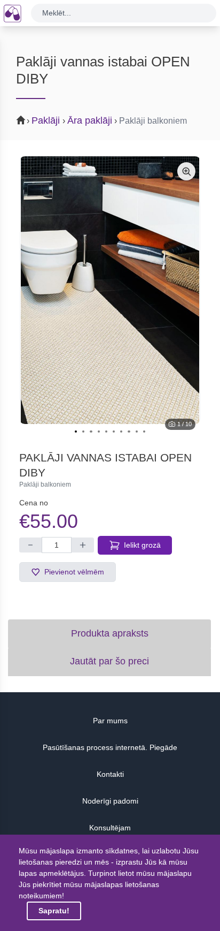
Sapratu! (53, 910)
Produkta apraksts (109, 633)
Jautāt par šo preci (109, 661)
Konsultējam (110, 827)
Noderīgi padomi (110, 801)
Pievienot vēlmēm (74, 571)
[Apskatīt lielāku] (186, 171)
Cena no (33, 502)
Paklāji (47, 120)
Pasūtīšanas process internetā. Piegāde (110, 747)
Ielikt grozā (142, 545)
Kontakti (110, 774)
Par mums (110, 720)
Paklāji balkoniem (153, 120)
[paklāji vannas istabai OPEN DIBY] (110, 290)
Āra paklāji (89, 120)
